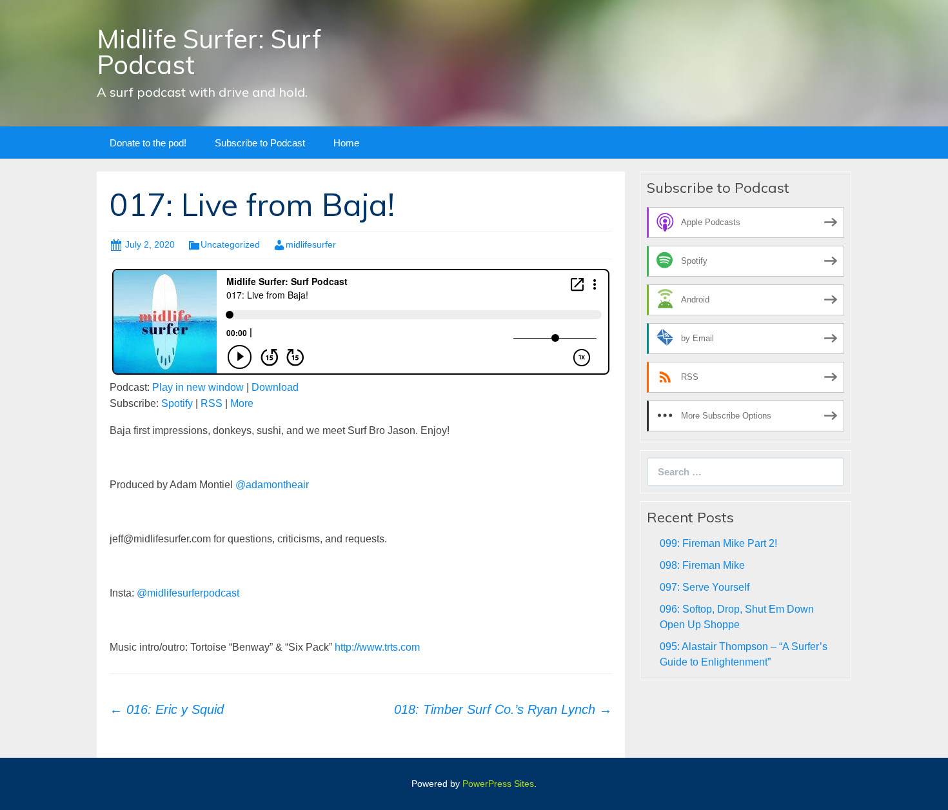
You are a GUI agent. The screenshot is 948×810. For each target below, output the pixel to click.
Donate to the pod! (148, 142)
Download (275, 387)
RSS (211, 403)
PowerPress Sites (498, 783)
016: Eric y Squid (167, 709)
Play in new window (198, 387)
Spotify (177, 403)
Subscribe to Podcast (260, 142)
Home (346, 142)
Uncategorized (230, 244)
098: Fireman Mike (702, 565)
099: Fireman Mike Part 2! (718, 543)
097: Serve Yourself (704, 587)
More (241, 403)
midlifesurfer (311, 244)
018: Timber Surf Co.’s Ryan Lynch (503, 709)
